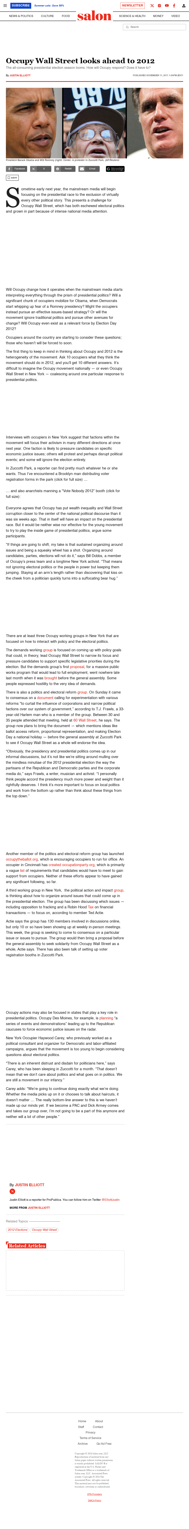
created (55, 865)
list (22, 871)
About (99, 1421)
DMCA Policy (94, 1501)
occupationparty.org (78, 865)
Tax (91, 907)
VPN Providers (94, 1494)
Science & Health (132, 16)
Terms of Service (90, 1438)
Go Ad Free (104, 1444)
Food (66, 16)
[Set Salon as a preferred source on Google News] (115, 169)
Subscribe (21, 5)
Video (175, 16)
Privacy (90, 1432)
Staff (81, 1427)
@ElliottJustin (111, 1200)
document (45, 698)
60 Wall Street (85, 720)
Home (82, 1421)
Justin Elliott (20, 75)
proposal (77, 667)
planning (106, 1018)
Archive (83, 1444)
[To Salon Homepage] (94, 15)
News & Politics (21, 16)
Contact (98, 1427)
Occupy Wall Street (44, 1230)
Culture (47, 16)
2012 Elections (17, 1230)
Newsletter (132, 5)
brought (50, 678)
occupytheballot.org (22, 859)
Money (158, 16)
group (48, 650)
